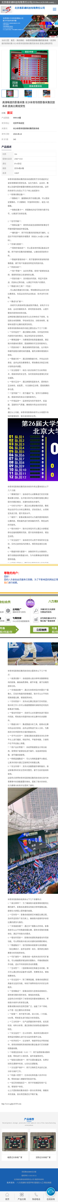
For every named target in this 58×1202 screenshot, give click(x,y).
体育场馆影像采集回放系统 (37, 40)
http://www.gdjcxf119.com (11, 1104)
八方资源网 (21, 1183)
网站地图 (47, 1183)
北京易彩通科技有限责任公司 (24, 1179)
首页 (13, 40)
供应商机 (20, 40)
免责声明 (30, 1183)
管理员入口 (38, 1183)
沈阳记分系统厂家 (14, 1157)
